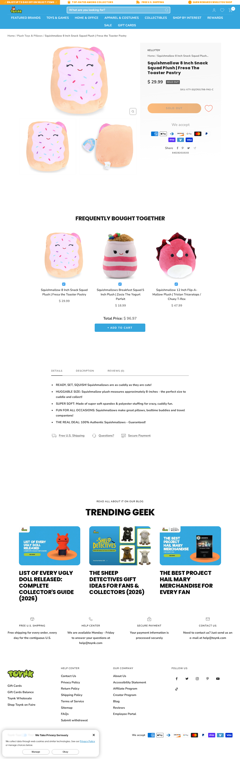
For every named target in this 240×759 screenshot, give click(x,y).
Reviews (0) (116, 371)
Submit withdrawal (74, 720)
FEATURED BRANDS (25, 18)
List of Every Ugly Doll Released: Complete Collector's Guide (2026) (46, 585)
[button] (230, 10)
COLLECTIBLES (156, 18)
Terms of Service (72, 701)
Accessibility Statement (129, 682)
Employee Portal (124, 714)
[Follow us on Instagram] (197, 679)
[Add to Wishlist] (209, 108)
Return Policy (70, 689)
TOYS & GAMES (57, 18)
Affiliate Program (125, 689)
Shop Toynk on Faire (21, 705)
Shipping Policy (71, 695)
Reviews (119, 708)
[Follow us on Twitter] (187, 679)
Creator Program (124, 695)
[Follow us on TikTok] (177, 689)
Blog (116, 701)
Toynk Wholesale (20, 698)
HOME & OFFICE (86, 18)
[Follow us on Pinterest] (207, 679)
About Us (119, 676)
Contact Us (68, 676)
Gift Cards (15, 686)
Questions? (106, 436)
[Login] (214, 10)
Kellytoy (154, 50)
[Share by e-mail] (195, 148)
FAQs (65, 714)
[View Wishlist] (222, 10)
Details (56, 371)
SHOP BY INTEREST (187, 18)
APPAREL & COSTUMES (121, 18)
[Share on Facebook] (177, 148)
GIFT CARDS (127, 25)
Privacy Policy (70, 682)
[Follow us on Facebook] (177, 679)
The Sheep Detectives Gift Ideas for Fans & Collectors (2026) (116, 582)
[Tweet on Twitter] (188, 148)
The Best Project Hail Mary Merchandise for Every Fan (186, 582)
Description (85, 371)
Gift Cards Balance (21, 692)
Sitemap (67, 708)
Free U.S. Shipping (72, 436)
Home (11, 36)
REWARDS (215, 18)
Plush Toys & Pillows (30, 36)
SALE (108, 25)
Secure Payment (139, 436)
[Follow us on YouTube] (218, 679)
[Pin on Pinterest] (183, 148)
